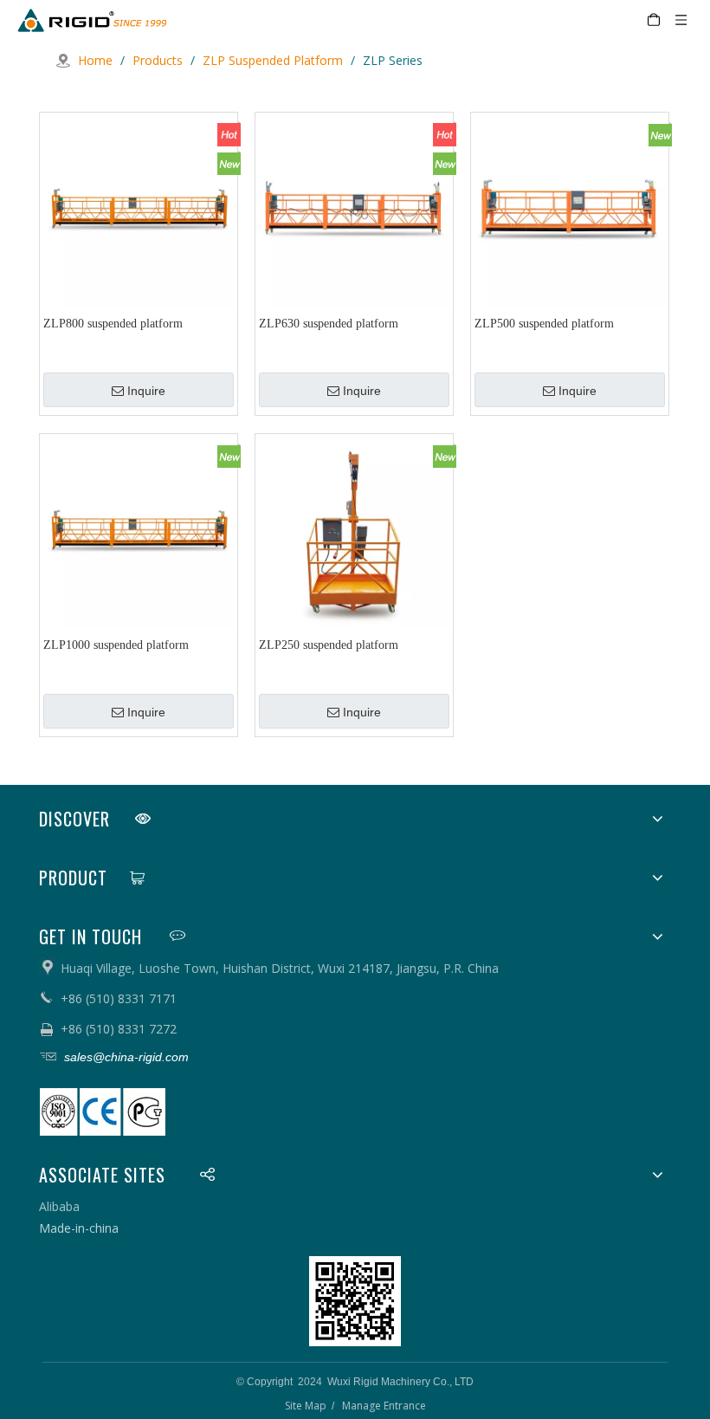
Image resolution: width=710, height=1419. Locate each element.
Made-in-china (79, 1228)
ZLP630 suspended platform (328, 323)
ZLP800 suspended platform (113, 323)
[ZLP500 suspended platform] (569, 210)
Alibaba (59, 1206)
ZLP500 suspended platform (544, 323)
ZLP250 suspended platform (328, 644)
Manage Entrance (384, 1405)
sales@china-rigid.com (125, 1057)
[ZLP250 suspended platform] (354, 531)
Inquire (146, 391)
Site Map (305, 1405)
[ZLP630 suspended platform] (354, 210)
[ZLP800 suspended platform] (138, 210)
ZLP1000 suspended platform (116, 644)
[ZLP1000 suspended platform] (138, 531)
